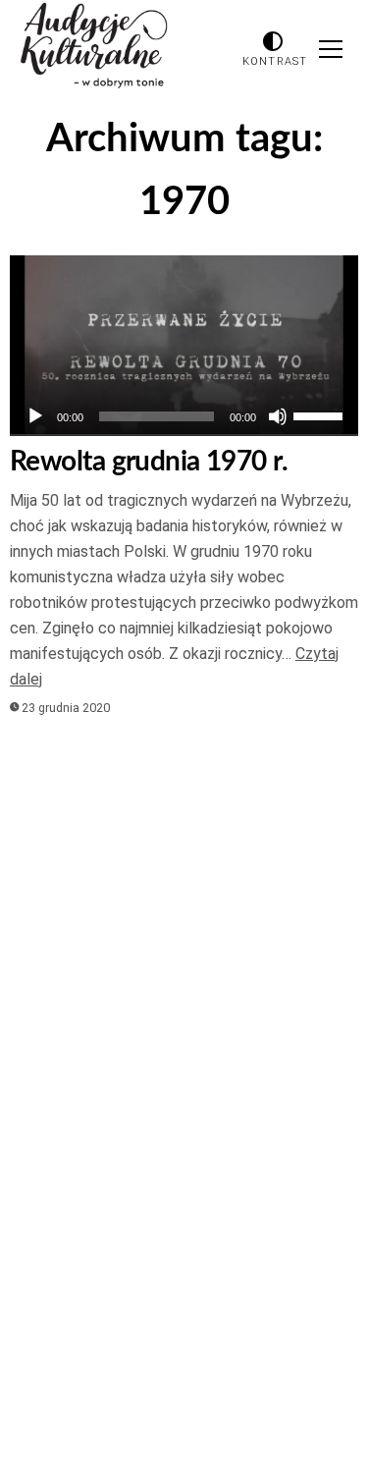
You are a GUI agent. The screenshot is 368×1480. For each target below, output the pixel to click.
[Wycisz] (278, 416)
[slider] (320, 414)
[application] (184, 416)
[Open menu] (330, 49)
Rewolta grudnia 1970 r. (149, 461)
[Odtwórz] (35, 416)
